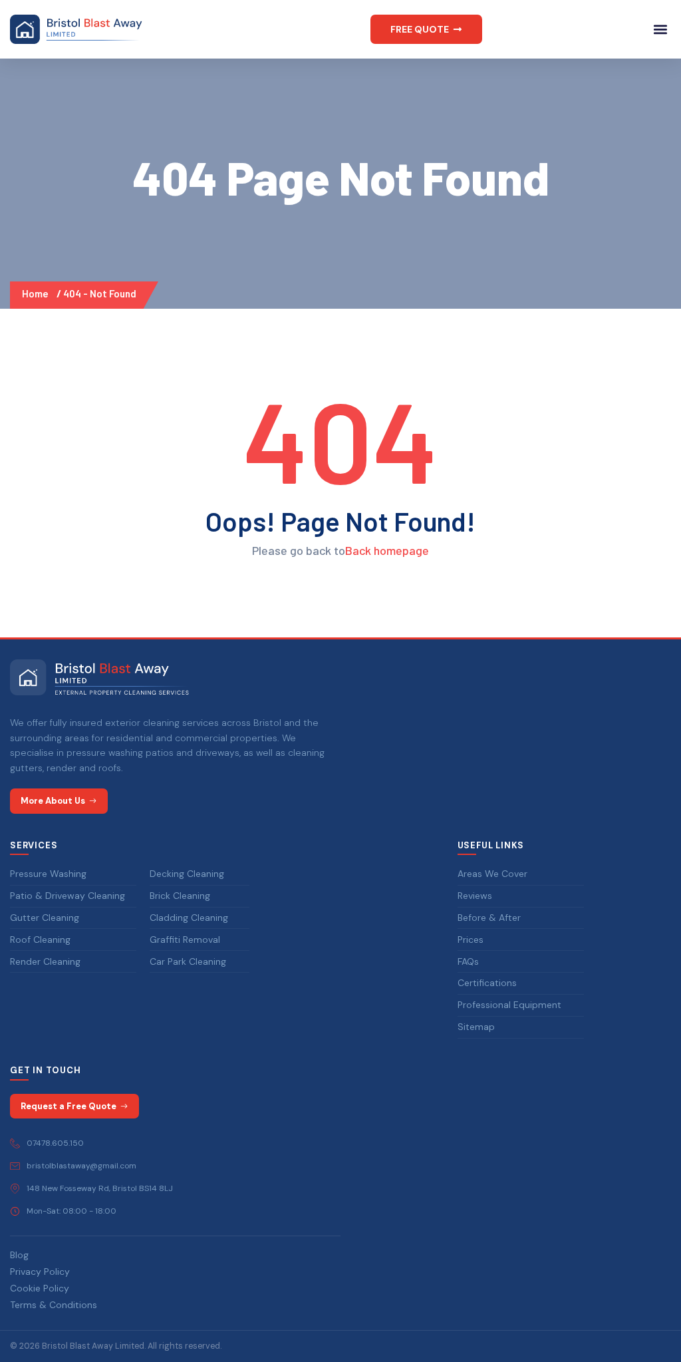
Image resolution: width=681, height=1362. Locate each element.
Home (37, 293)
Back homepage (387, 550)
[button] (426, 29)
